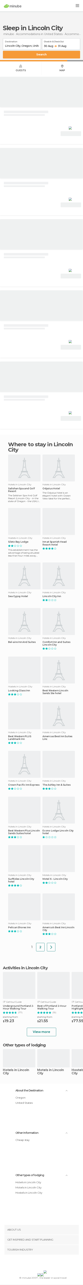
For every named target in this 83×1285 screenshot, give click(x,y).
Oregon (20, 1097)
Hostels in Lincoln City (28, 1192)
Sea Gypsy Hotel (18, 596)
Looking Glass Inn (19, 690)
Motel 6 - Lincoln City (55, 879)
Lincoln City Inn (51, 596)
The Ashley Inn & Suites (56, 785)
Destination (11, 41)
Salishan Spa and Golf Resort (21, 490)
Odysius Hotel (51, 488)
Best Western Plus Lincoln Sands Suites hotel (24, 832)
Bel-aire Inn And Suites (22, 642)
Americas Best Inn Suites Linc (57, 737)
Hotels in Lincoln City (16, 1072)
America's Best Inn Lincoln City (58, 929)
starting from (10, 1016)
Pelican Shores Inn (19, 927)
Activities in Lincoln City (25, 968)
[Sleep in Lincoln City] (51, 947)
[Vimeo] (45, 1263)
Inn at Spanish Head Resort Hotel (54, 543)
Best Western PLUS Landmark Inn (19, 737)
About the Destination (29, 1090)
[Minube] (12, 6)
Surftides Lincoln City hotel (21, 880)
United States (24, 1102)
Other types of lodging (29, 1175)
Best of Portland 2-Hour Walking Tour (51, 1007)
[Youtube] (50, 1263)
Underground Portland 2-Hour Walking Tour (18, 1007)
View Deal (70, 133)
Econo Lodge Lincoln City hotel (58, 832)
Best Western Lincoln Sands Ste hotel (55, 692)
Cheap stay (22, 1139)
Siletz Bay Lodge (18, 542)
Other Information (26, 1133)
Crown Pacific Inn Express (24, 785)
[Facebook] (35, 1263)
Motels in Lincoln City (50, 1072)
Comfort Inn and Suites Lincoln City (56, 643)
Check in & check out (54, 41)
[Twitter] (40, 1263)
